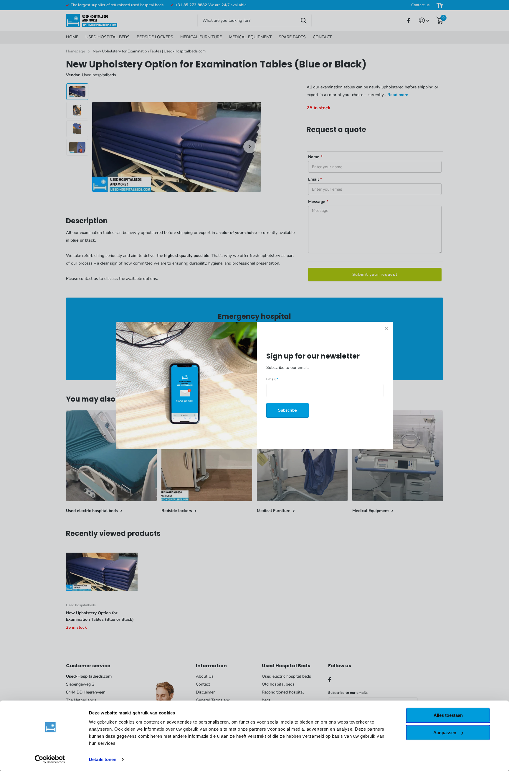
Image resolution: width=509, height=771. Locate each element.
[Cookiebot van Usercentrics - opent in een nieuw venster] (50, 759)
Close (386, 328)
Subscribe (287, 410)
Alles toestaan (448, 715)
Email (272, 379)
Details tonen (102, 759)
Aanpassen (444, 732)
